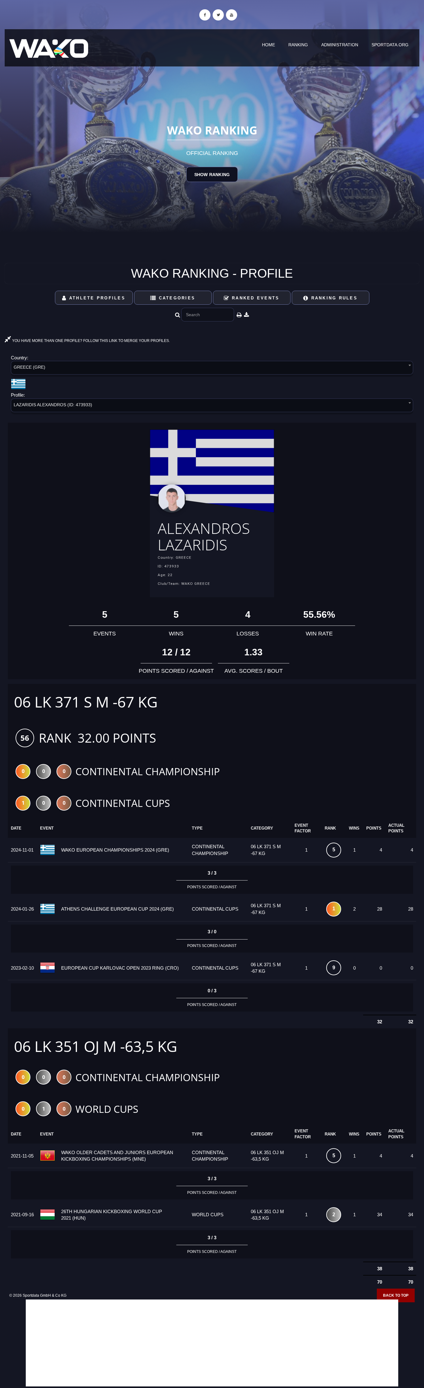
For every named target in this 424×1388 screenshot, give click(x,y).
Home (268, 44)
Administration (339, 44)
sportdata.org (390, 44)
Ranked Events (255, 298)
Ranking (298, 44)
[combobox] (212, 369)
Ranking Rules (333, 298)
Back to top (395, 1295)
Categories (175, 298)
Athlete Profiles (96, 298)
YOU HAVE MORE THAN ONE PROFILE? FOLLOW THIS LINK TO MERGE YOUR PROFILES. (90, 341)
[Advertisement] (212, 1342)
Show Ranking (212, 174)
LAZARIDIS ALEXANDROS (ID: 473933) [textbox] (53, 404)
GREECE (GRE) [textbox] (29, 367)
